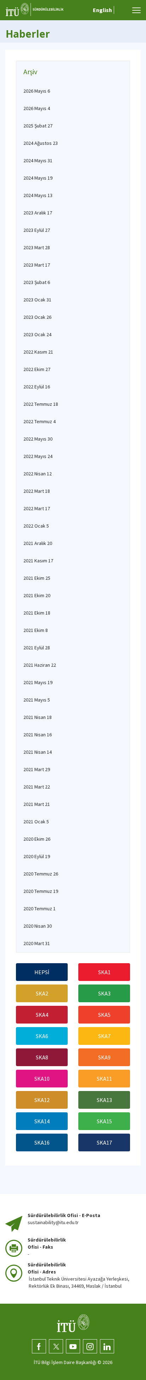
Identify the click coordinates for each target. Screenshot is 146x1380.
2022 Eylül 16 (36, 386)
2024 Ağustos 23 (40, 143)
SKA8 (42, 1057)
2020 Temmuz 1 (39, 908)
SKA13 (104, 1099)
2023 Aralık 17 (37, 212)
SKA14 (42, 1121)
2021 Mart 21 (36, 804)
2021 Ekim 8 (35, 630)
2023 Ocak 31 (37, 299)
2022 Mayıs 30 (37, 439)
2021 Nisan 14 (37, 752)
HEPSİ (41, 972)
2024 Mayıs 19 (37, 178)
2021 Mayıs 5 (36, 700)
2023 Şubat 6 (36, 282)
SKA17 (104, 1142)
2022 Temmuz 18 (40, 404)
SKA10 (42, 1078)
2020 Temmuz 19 (40, 891)
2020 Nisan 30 (37, 926)
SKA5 (104, 1014)
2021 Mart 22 (36, 787)
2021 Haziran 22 (39, 665)
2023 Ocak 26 (37, 317)
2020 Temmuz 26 (40, 874)
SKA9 (104, 1057)
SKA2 (42, 993)
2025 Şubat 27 (37, 125)
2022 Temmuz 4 (39, 421)
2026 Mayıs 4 (36, 108)
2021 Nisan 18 (37, 717)
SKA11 (104, 1078)
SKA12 (42, 1099)
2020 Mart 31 (36, 943)
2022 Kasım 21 (38, 352)
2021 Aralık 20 (37, 543)
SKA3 (104, 993)
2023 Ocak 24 (37, 334)
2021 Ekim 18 (36, 613)
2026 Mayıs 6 (36, 91)
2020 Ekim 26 (36, 839)
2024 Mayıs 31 (37, 160)
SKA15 (104, 1121)
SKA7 (104, 1036)
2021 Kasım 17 (38, 560)
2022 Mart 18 (36, 491)
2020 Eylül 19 (36, 856)
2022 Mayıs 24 (37, 456)
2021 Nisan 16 (37, 734)
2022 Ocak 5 (36, 526)
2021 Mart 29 (36, 769)
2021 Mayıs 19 (37, 682)
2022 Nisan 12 (37, 473)
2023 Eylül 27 (36, 230)
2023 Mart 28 (36, 247)
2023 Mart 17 (36, 265)
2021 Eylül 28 (36, 647)
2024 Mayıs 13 (37, 195)
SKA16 (42, 1142)
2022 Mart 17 (36, 508)
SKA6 (42, 1036)
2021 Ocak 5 (36, 821)
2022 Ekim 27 (36, 369)
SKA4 (42, 1014)
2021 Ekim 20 (36, 595)
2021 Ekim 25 (36, 578)
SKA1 (104, 972)
